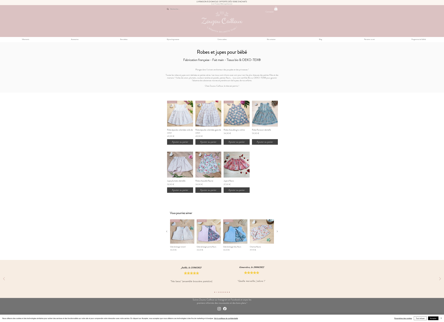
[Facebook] (225, 308)
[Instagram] (219, 308)
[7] (216, 292)
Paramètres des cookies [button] (403, 318)
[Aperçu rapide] (265, 114)
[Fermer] (441, 318)
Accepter (433, 318)
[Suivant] (440, 279)
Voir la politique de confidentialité (226, 318)
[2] (227, 292)
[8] (214, 292)
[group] (222, 238)
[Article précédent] (166, 231)
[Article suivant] (277, 231)
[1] (229, 292)
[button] (276, 8)
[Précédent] (4, 279)
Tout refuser (420, 318)
